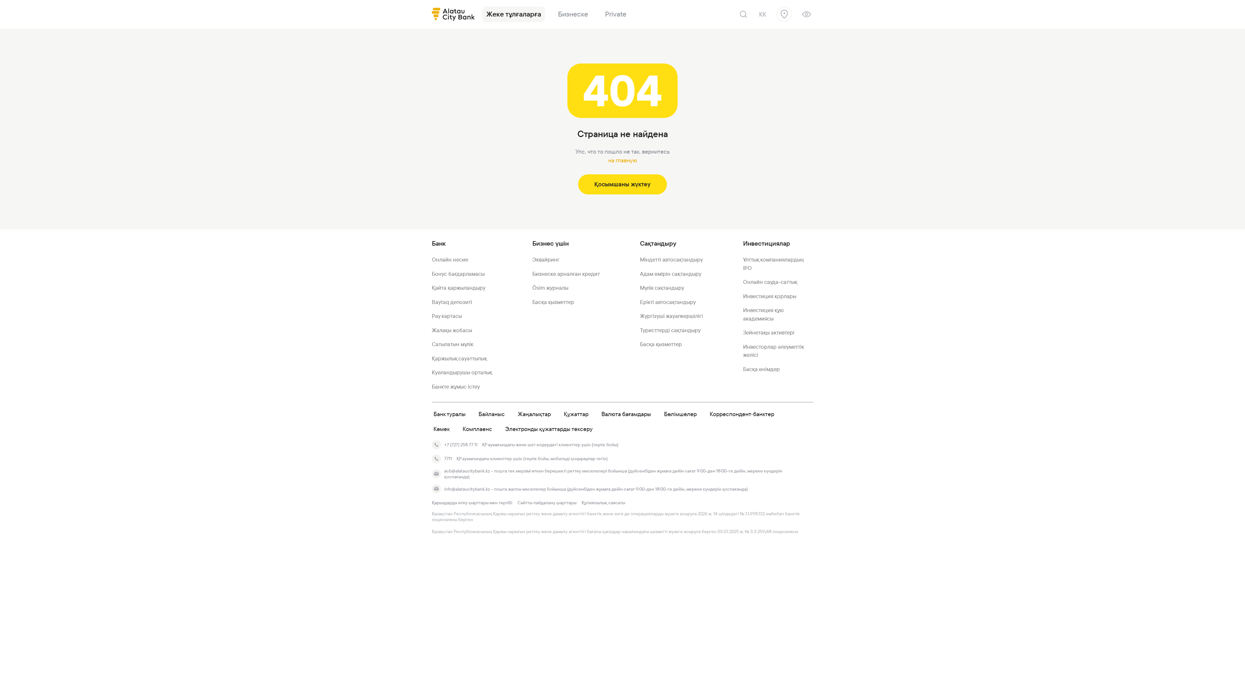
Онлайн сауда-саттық (770, 282)
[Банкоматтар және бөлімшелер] (784, 14)
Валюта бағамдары (626, 414)
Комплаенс (477, 429)
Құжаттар (576, 414)
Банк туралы (449, 414)
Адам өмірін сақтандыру (670, 273)
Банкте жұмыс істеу (456, 386)
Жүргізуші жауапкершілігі (671, 316)
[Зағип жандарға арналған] (806, 14)
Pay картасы (447, 316)
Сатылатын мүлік (452, 344)
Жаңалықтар (534, 414)
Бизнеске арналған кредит (566, 273)
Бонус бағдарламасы (458, 273)
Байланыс (492, 414)
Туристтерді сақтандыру (670, 330)
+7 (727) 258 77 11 (461, 445)
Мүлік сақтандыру (662, 287)
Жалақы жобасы (452, 330)
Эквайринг (546, 259)
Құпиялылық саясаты (603, 503)
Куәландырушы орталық (462, 372)
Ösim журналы (550, 287)
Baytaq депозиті (452, 302)
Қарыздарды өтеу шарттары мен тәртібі (472, 503)
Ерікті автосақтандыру (668, 302)
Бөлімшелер (680, 414)
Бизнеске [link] (573, 14)
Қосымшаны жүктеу (622, 184)
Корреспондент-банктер (742, 414)
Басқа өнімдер (761, 369)
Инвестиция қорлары (769, 296)
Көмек (441, 429)
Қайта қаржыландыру (458, 287)
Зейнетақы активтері (768, 332)
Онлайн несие (450, 259)
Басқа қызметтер (553, 302)
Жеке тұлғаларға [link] (513, 14)
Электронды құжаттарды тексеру (549, 429)
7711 (448, 458)
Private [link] (615, 14)
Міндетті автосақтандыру (671, 259)
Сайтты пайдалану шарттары (546, 503)
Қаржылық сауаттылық (459, 358)
